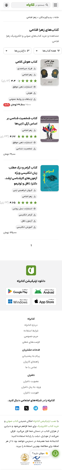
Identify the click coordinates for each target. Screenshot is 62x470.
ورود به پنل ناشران (31, 387)
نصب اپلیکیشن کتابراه (44, 421)
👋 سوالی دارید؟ (40, 453)
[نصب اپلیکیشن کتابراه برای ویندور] (17, 301)
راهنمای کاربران (31, 361)
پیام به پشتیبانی (31, 356)
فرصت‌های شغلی (31, 342)
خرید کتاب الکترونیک (48, 426)
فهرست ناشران (31, 392)
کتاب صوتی (12, 421)
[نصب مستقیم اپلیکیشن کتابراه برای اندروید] (44, 291)
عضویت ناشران (31, 381)
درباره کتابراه (31, 325)
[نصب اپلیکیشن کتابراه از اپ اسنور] (44, 301)
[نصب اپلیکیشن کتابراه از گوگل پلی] (17, 291)
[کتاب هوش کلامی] (50, 72)
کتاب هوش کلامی (26, 62)
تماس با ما (31, 367)
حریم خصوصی (31, 336)
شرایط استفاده (31, 330)
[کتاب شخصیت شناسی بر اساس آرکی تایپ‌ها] (50, 129)
